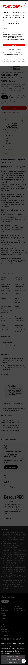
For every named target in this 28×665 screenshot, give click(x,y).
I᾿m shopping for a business (14, 49)
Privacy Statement (6, 653)
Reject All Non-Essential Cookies (13, 659)
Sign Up (14, 45)
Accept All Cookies (13, 662)
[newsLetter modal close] (25, 3)
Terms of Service (20, 54)
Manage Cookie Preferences (13, 656)
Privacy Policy (10, 54)
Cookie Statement (16, 653)
